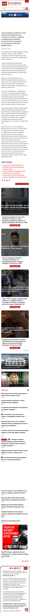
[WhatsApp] (9, 180)
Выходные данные (7, 603)
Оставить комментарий (22, 184)
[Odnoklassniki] (20, 568)
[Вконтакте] (13, 568)
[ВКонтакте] (2, 180)
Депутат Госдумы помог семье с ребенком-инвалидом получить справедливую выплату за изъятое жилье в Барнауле (14, 423)
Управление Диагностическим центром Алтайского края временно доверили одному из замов (14, 514)
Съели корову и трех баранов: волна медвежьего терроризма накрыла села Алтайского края (13, 167)
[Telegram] (7, 180)
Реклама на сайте (13, 608)
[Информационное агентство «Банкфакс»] (11, 3)
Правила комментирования (19, 605)
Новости (4, 390)
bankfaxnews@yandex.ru (9, 575)
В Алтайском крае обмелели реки (10, 521)
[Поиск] (24, 9)
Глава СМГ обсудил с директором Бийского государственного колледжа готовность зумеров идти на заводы (14, 554)
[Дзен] (15, 568)
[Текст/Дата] (27, 8)
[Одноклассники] (5, 180)
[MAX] (17, 568)
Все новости (25, 561)
